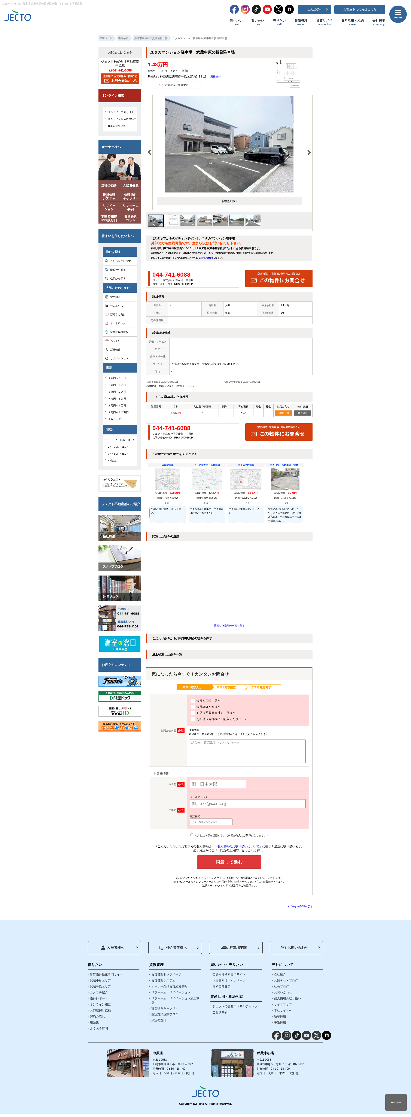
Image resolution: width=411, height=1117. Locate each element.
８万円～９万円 (117, 405)
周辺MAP (215, 76)
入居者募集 (131, 185)
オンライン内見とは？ (121, 112)
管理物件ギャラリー (164, 1008)
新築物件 (115, 349)
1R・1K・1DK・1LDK (121, 439)
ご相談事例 (220, 1012)
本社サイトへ (283, 1010)
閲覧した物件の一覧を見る (229, 625)
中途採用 (280, 1022)
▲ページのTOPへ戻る (300, 906)
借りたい (236, 22)
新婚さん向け (118, 314)
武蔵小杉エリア (100, 980)
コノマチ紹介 (99, 992)
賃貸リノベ (324, 22)
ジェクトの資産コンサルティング (235, 1006)
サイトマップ (283, 1004)
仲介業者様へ (176, 947)
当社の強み (109, 185)
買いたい (257, 22)
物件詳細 (302, 413)
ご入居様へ (314, 9)
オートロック (118, 323)
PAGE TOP (396, 1102)
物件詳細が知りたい (209, 706)
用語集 (94, 1022)
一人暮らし (116, 305)
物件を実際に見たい (209, 700)
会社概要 (378, 22)
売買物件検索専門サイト (229, 974)
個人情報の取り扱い (287, 998)
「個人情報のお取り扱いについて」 (238, 846)
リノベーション (119, 358)
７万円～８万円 (117, 398)
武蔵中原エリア (100, 986)
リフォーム (131, 207)
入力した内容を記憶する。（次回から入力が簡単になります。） (231, 835)
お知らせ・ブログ (286, 980)
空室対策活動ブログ (164, 1014)
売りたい (279, 22)
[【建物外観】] (229, 191)
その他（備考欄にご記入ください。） (221, 719)
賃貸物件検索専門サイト (106, 974)
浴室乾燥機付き (119, 332)
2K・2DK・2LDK (118, 446)
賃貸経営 (130, 218)
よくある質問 (99, 1028)
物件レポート (99, 998)
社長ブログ (281, 986)
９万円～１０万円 (118, 412)
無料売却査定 (222, 986)
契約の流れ (97, 1016)
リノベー (109, 207)
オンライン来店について (122, 119)
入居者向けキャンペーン (229, 980)
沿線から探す (118, 269)
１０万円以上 (116, 419)
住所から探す (118, 278)
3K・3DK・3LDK (118, 453)
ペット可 (115, 340)
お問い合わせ (206, 258)
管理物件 (131, 196)
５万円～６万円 (117, 384)
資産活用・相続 (352, 22)
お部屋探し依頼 (100, 1010)
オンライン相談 (100, 1004)
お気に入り (283, 413)
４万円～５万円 (117, 378)
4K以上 (112, 460)
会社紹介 (280, 974)
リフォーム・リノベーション (170, 992)
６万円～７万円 (117, 391)
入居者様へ (115, 947)
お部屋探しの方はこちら (359, 9)
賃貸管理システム (163, 980)
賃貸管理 (301, 22)
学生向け (115, 296)
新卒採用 (280, 1016)
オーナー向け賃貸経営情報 (169, 986)
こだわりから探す (120, 260)
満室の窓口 (158, 1020)
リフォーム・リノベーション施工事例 (175, 1000)
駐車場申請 (238, 947)
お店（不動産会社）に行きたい (217, 712)
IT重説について (117, 125)
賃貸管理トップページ (166, 974)
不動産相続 (109, 218)
